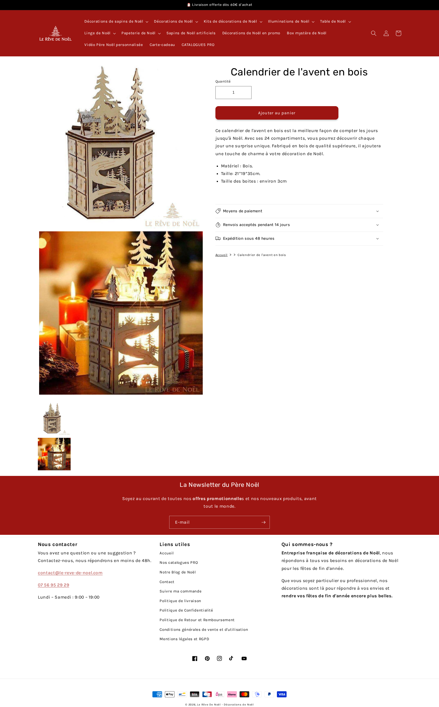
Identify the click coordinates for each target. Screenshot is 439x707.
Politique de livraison (180, 601)
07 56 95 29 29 (53, 584)
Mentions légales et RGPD (184, 639)
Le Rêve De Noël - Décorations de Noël (225, 704)
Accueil (221, 255)
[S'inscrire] (263, 522)
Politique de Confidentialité (186, 610)
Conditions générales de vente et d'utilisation (204, 629)
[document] (119, 231)
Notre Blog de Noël (178, 572)
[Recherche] (374, 33)
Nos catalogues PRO (179, 562)
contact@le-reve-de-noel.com (70, 572)
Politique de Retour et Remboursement (197, 620)
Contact (167, 582)
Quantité (223, 81)
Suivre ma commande (180, 591)
